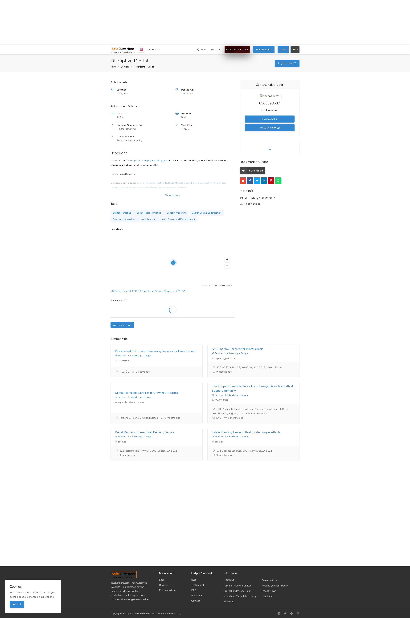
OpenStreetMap (225, 285)
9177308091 (124, 360)
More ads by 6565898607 (259, 198)
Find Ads (156, 49)
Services (125, 66)
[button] (227, 259)
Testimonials (198, 585)
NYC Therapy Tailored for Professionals (237, 349)
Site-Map (229, 601)
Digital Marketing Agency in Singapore (149, 160)
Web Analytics (148, 219)
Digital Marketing (176, 183)
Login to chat (285, 63)
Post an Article (237, 49)
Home (113, 66)
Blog (194, 580)
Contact (195, 601)
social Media (161, 183)
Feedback (196, 595)
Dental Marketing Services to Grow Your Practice (147, 393)
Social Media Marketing (149, 212)
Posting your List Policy (275, 585)
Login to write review (122, 325)
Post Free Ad (263, 49)
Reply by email (268, 127)
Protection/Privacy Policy (237, 591)
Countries (267, 596)
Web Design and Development (178, 219)
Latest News (269, 591)
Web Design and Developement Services (166, 187)
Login (202, 49)
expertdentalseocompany (130, 402)
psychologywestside (225, 358)
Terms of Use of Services (238, 585)
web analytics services (130, 187)
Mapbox (214, 285)
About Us (229, 580)
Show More (171, 195)
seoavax (121, 441)
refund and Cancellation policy (240, 596)
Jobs (283, 49)
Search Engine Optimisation (199, 183)
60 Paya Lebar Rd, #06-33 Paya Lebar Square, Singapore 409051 (148, 291)
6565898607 (269, 103)
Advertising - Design (144, 66)
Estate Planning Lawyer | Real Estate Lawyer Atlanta (246, 432)
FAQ (193, 590)
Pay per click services (124, 219)
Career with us (270, 580)
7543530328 (221, 400)
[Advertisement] (205, 22)
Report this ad (252, 204)
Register (215, 49)
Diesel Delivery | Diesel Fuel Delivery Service (145, 432)
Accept (17, 604)
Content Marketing (145, 183)
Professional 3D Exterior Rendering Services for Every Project (155, 351)
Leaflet (205, 285)
